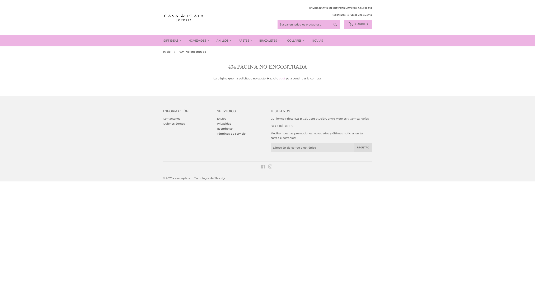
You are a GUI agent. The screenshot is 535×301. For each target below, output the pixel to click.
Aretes (244, 40)
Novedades (198, 40)
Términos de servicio (231, 133)
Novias (317, 40)
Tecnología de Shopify (209, 178)
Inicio (167, 51)
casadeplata (181, 178)
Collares (294, 40)
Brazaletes (268, 40)
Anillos (223, 40)
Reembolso (225, 128)
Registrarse (339, 14)
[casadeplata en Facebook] (263, 167)
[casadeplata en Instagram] (270, 167)
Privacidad (224, 123)
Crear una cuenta (361, 14)
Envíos (221, 118)
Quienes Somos (174, 123)
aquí (282, 78)
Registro (363, 147)
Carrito (361, 24)
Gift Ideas (171, 40)
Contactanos (171, 118)
